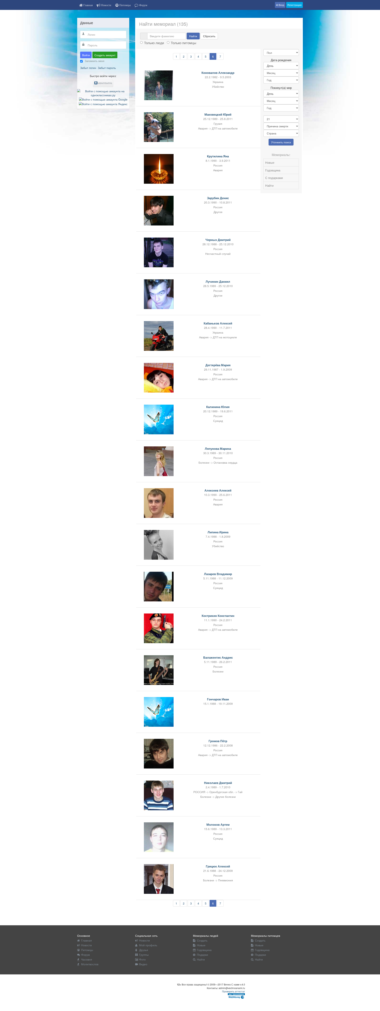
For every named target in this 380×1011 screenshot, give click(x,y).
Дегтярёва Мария (218, 365)
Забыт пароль (107, 68)
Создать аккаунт (104, 55)
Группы (144, 955)
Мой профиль (148, 945)
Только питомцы (183, 42)
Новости (86, 945)
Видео (143, 964)
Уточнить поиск (281, 142)
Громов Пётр (218, 741)
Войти (86, 55)
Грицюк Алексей (218, 866)
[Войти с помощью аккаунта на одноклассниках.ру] (103, 93)
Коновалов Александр (217, 72)
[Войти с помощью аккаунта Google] (103, 99)
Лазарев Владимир (218, 574)
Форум (85, 955)
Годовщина (272, 170)
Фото (142, 959)
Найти (193, 36)
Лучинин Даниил (218, 281)
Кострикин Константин (218, 615)
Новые (269, 162)
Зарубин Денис (218, 198)
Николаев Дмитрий (218, 783)
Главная (86, 940)
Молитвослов (89, 964)
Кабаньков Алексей (218, 323)
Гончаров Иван (218, 699)
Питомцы (87, 950)
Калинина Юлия (218, 407)
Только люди (154, 42)
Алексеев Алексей (217, 490)
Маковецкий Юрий (217, 114)
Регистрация (294, 5)
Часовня (86, 959)
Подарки (202, 955)
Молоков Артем (218, 824)
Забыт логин (88, 68)
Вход (281, 5)
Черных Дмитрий (218, 240)
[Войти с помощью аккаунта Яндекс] (103, 103)
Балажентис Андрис (218, 657)
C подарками (274, 178)
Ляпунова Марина (218, 448)
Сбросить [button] (209, 36)
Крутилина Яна (218, 156)
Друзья (143, 950)
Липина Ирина (218, 532)
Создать (202, 940)
